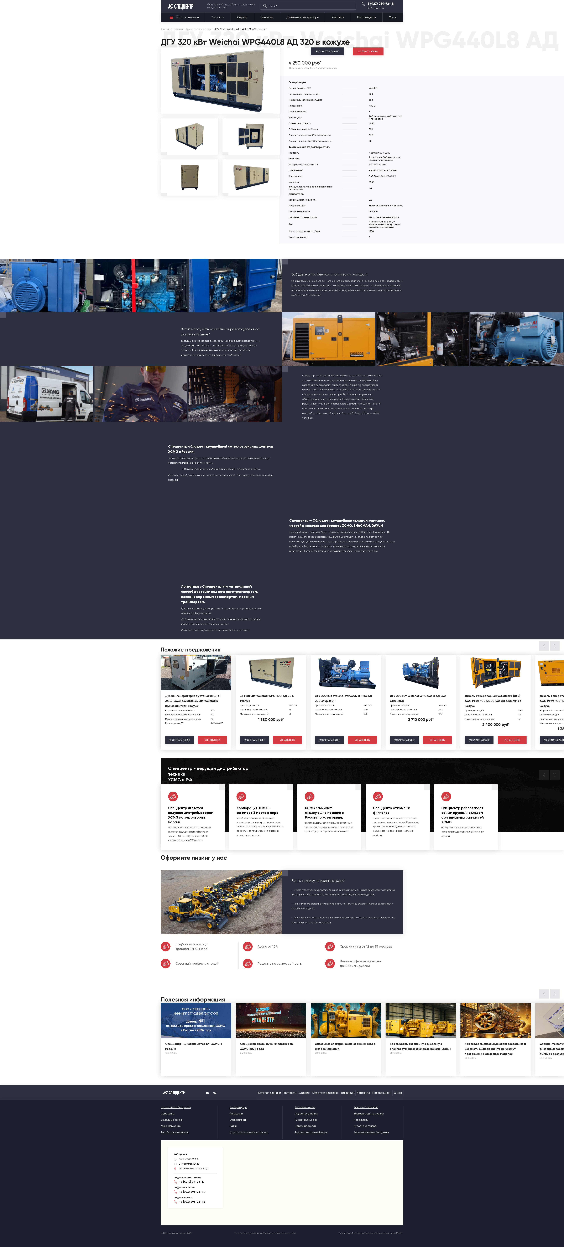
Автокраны (236, 1113)
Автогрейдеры (238, 1107)
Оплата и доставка (325, 1092)
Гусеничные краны (306, 1119)
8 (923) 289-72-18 (380, 3)
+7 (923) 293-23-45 (192, 1202)
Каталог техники (187, 17)
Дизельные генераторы (302, 17)
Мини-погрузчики (171, 1125)
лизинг (179, 740)
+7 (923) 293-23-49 (192, 1192)
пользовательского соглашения (278, 1233)
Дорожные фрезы (305, 1125)
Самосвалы (167, 1113)
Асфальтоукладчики (306, 1113)
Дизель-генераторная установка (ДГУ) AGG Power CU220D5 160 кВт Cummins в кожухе (493, 701)
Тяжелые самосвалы (366, 1107)
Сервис (242, 17)
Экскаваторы (238, 1119)
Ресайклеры (361, 1119)
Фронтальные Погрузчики (176, 1107)
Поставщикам (366, 17)
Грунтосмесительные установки (249, 1132)
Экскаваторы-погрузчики (369, 1113)
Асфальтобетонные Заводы (311, 1132)
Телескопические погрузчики (371, 1132)
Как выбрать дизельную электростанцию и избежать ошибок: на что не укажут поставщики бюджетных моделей (495, 1049)
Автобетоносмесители (174, 1132)
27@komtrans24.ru (189, 1163)
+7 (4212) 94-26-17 (192, 1182)
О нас (393, 17)
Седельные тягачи (172, 1119)
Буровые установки (365, 1125)
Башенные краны (305, 1107)
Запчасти (218, 17)
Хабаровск (374, 8)
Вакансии (266, 17)
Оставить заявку (368, 51)
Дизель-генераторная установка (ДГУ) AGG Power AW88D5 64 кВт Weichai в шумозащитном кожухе (193, 701)
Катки (233, 1125)
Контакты (338, 17)
